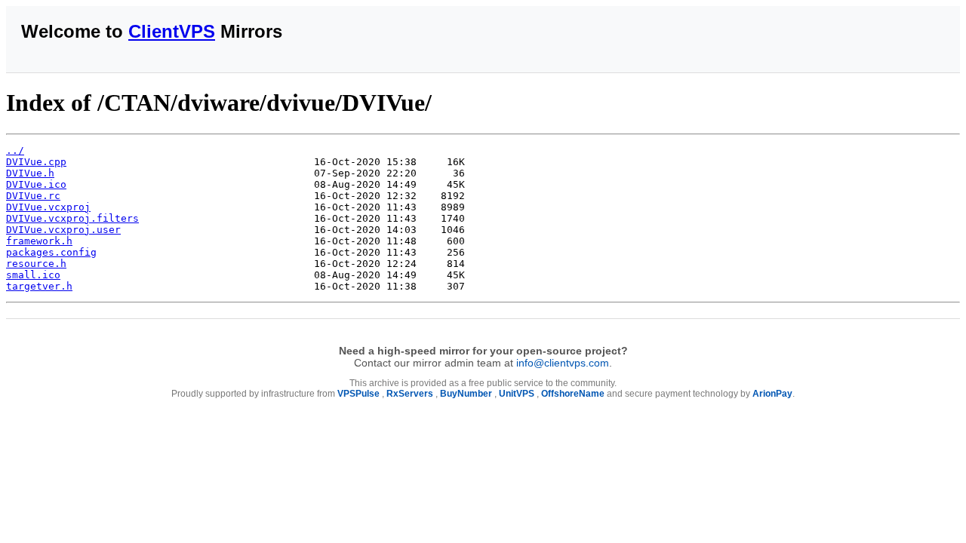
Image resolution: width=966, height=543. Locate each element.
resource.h (36, 263)
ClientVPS (171, 31)
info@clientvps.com (562, 363)
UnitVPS (516, 393)
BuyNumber (466, 393)
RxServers (409, 393)
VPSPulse (358, 393)
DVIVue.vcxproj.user (63, 229)
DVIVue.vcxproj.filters (72, 218)
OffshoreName (573, 393)
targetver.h (39, 286)
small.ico (33, 275)
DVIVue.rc (33, 195)
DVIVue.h (30, 173)
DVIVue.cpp (36, 161)
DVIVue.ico (36, 184)
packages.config (51, 252)
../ (15, 150)
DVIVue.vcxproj (48, 207)
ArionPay (772, 393)
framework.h (39, 241)
